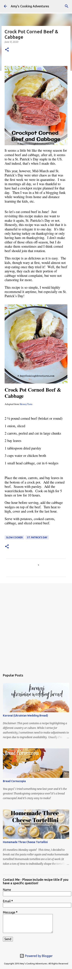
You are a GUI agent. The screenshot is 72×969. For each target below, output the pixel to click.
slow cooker (14, 537)
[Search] (66, 6)
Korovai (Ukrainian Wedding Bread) (25, 715)
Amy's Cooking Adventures (30, 6)
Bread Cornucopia (14, 781)
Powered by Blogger (38, 956)
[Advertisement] (36, 625)
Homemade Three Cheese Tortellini (25, 842)
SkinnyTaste (26, 404)
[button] (7, 49)
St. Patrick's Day (37, 537)
